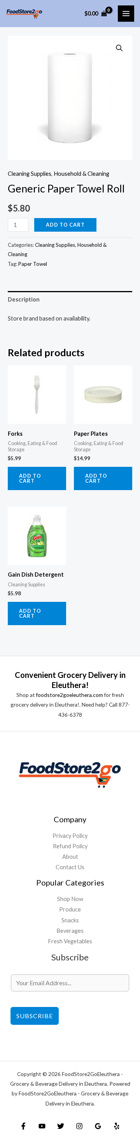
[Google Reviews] (98, 1126)
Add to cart (65, 225)
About (70, 856)
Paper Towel (32, 264)
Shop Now (70, 899)
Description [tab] (24, 299)
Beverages (70, 930)
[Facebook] (23, 1126)
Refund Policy (70, 846)
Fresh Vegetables (70, 941)
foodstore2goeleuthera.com (69, 694)
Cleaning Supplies (29, 173)
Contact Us (70, 867)
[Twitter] (60, 1126)
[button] (119, 48)
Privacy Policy (70, 835)
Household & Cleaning (81, 173)
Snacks (70, 920)
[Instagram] (79, 1126)
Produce (70, 909)
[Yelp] (116, 1126)
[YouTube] (42, 1126)
